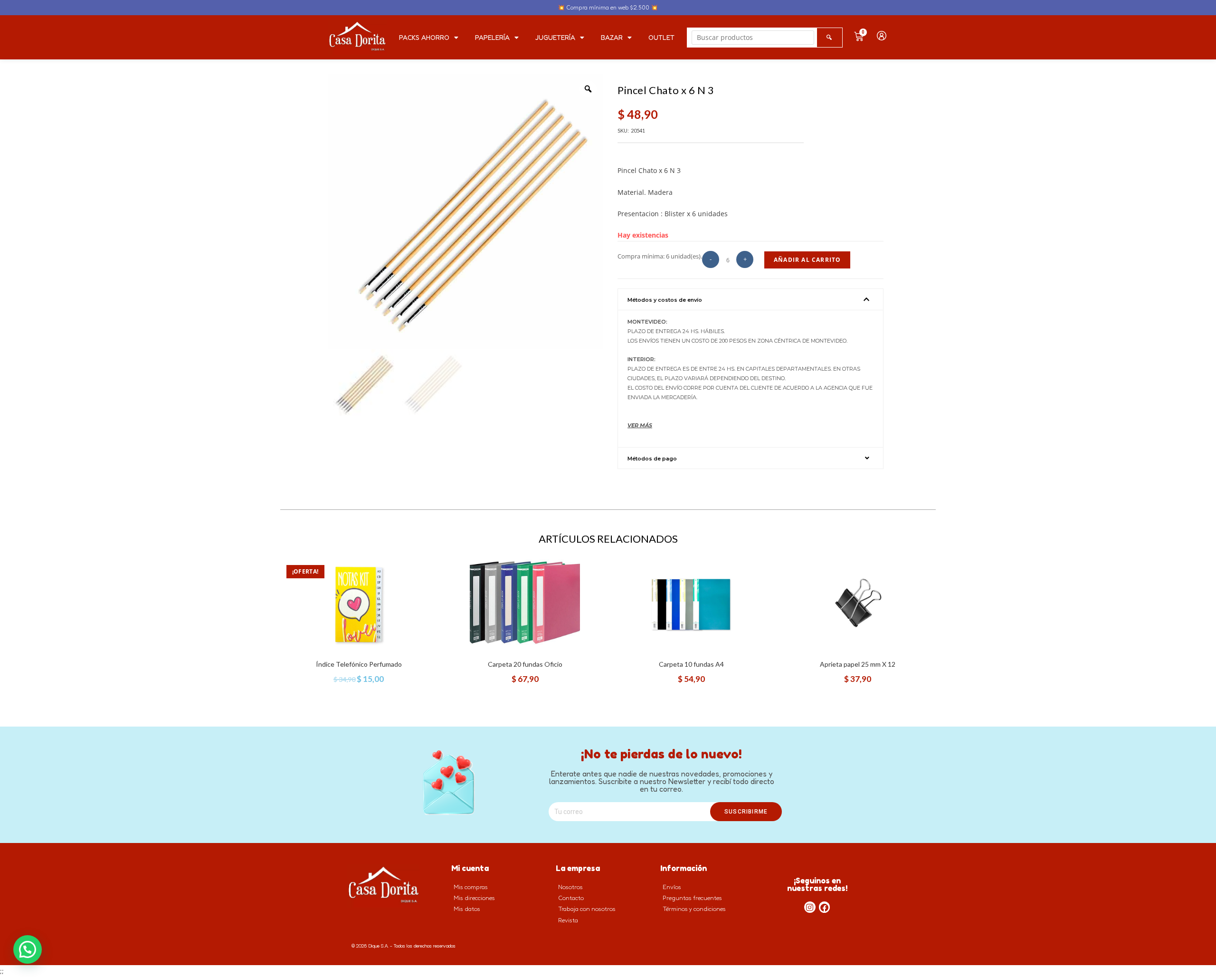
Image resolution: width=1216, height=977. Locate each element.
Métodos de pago (652, 458)
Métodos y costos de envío (664, 300)
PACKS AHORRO (424, 37)
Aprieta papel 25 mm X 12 (857, 664)
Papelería (492, 37)
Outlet (661, 37)
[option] (465, 211)
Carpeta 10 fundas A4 (691, 664)
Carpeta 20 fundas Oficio (525, 664)
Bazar (612, 37)
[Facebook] (824, 907)
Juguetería (555, 37)
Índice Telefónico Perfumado (359, 664)
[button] (750, 299)
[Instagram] (810, 907)
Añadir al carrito (807, 260)
